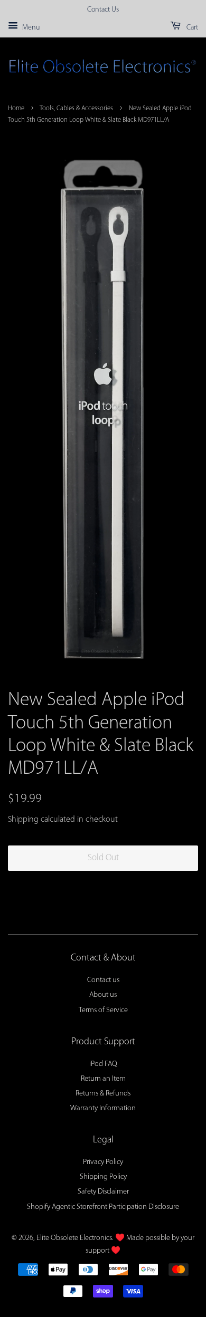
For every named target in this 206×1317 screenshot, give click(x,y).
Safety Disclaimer (103, 1192)
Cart (191, 28)
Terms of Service (103, 1010)
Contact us (103, 980)
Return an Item (103, 1079)
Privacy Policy (103, 1162)
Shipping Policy (103, 1177)
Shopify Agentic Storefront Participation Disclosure (103, 1207)
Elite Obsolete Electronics (74, 1238)
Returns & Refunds (103, 1094)
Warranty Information (103, 1108)
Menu (30, 28)
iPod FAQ (103, 1064)
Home (16, 108)
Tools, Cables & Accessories (76, 108)
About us (103, 995)
